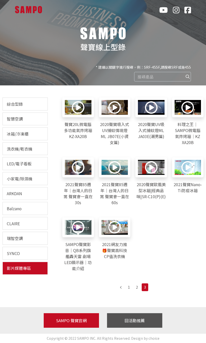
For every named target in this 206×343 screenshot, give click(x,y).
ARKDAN (14, 193)
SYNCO (13, 253)
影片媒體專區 (19, 268)
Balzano (14, 208)
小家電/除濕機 (19, 179)
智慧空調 (15, 119)
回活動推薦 (135, 320)
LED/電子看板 (19, 164)
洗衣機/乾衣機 (19, 149)
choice (154, 338)
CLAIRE (13, 223)
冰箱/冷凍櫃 (17, 134)
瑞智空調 (15, 238)
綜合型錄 (15, 104)
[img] (188, 77)
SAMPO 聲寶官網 (71, 320)
